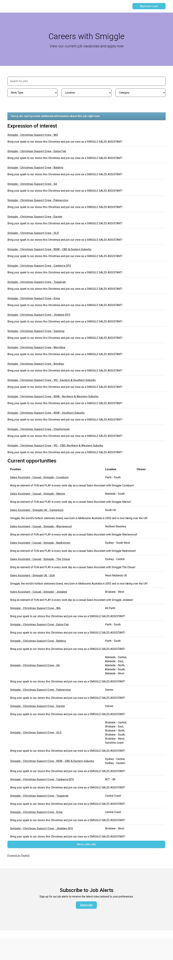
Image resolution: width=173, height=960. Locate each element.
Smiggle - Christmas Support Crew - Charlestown (38, 429)
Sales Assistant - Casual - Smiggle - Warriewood (41, 526)
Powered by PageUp (18, 855)
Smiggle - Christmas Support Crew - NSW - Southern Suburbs (46, 412)
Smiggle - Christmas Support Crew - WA (32, 135)
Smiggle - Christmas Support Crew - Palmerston (37, 200)
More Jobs (86, 844)
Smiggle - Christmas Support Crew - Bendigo (35, 363)
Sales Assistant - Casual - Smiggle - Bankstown (40, 542)
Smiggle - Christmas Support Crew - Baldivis (35, 167)
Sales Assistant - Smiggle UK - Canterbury (37, 510)
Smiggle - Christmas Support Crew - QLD (33, 233)
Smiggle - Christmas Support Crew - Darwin (34, 216)
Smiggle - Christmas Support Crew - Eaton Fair (36, 151)
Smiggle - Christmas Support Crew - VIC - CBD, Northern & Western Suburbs (55, 445)
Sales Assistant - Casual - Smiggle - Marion (37, 493)
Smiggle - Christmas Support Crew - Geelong (35, 331)
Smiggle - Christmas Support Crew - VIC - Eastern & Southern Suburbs (51, 380)
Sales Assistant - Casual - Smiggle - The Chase (40, 559)
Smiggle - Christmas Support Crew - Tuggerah (36, 282)
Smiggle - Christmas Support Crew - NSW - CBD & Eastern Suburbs (49, 249)
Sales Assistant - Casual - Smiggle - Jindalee (38, 591)
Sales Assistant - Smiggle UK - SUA (32, 575)
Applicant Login (149, 6)
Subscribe (86, 905)
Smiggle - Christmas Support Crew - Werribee (36, 347)
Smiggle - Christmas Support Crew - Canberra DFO (39, 265)
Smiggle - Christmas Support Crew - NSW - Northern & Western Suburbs (52, 396)
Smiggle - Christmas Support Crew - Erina (33, 298)
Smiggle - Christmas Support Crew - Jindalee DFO (38, 314)
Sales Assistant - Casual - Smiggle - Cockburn (39, 477)
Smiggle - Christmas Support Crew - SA (32, 184)
